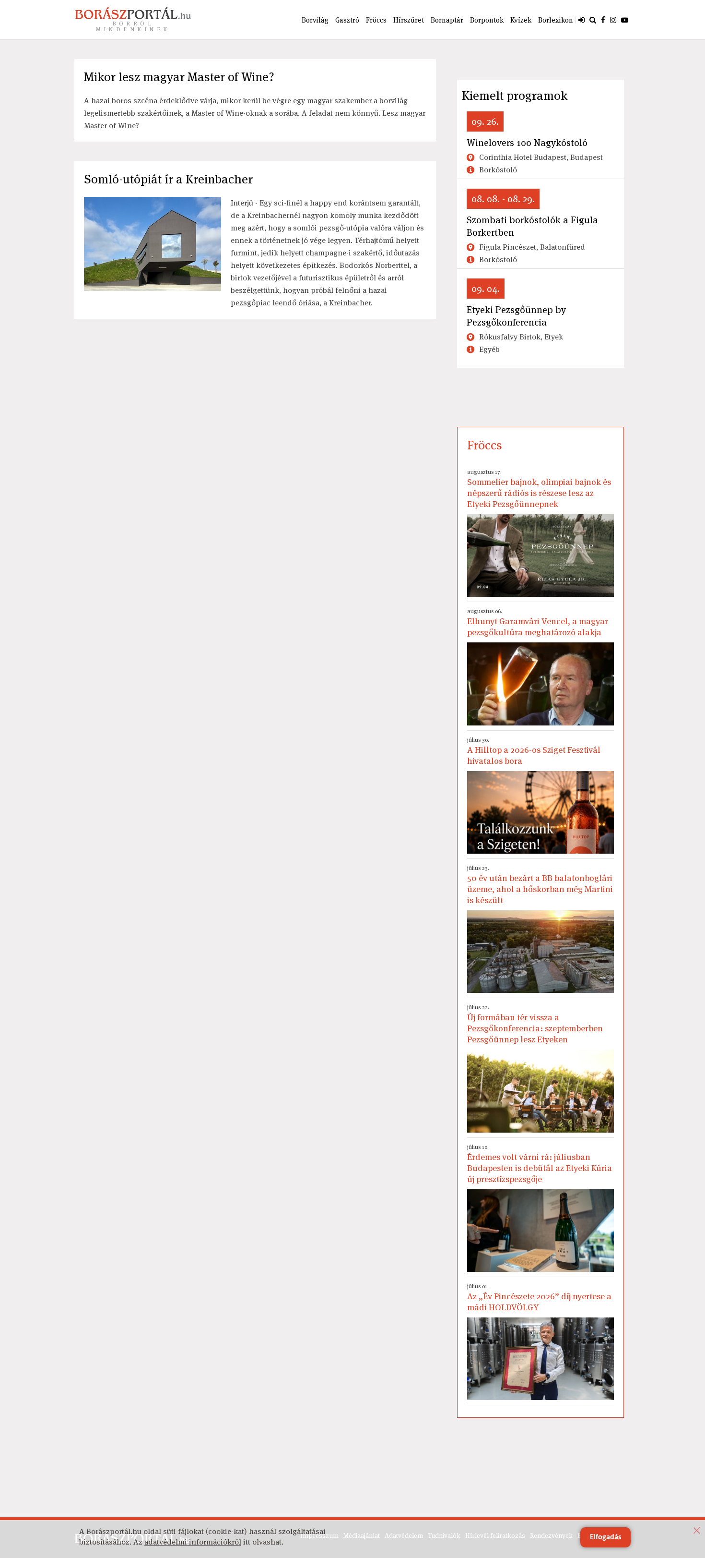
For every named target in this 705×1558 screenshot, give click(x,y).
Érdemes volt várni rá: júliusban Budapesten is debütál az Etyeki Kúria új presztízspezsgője (539, 1163)
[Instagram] (613, 19)
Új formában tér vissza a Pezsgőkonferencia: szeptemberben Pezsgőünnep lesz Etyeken (535, 1024)
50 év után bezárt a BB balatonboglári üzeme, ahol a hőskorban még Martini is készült (540, 885)
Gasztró (347, 20)
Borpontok (487, 20)
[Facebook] (603, 19)
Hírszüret (408, 20)
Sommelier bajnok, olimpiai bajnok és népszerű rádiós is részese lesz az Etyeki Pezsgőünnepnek (539, 488)
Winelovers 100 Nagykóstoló (527, 142)
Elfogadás (605, 1537)
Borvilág (315, 20)
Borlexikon (555, 20)
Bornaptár (447, 20)
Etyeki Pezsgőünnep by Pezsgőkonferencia (516, 315)
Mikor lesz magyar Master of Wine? (179, 77)
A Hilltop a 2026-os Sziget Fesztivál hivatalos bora (533, 751)
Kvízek (520, 20)
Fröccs (376, 20)
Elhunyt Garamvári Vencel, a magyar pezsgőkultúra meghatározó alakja (537, 622)
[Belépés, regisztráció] (581, 19)
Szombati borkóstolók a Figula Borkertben (532, 226)
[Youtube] (625, 19)
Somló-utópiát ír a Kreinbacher (168, 179)
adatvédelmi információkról (192, 1542)
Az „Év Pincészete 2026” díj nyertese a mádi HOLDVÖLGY (539, 1297)
